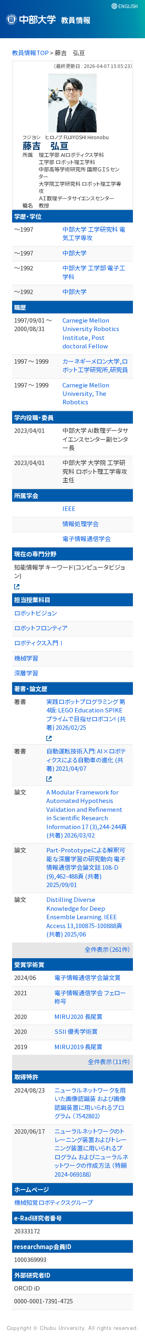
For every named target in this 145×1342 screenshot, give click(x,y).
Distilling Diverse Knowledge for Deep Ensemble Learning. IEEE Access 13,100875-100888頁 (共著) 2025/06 (84, 916)
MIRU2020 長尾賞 (78, 1016)
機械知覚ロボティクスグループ (53, 1202)
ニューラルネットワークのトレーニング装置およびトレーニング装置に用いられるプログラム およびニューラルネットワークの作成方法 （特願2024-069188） (91, 1152)
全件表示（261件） (108, 949)
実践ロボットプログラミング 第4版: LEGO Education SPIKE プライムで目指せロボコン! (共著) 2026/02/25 (86, 714)
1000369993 (30, 1259)
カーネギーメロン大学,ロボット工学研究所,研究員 (95, 365)
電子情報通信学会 (86, 538)
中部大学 (74, 253)
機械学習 (26, 658)
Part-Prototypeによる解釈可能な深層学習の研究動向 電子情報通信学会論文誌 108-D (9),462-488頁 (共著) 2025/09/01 (86, 867)
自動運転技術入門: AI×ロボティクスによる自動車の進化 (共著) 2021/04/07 (86, 759)
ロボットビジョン (35, 613)
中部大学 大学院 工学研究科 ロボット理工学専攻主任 (94, 471)
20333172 (27, 1231)
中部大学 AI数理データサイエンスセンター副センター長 (95, 439)
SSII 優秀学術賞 (76, 1031)
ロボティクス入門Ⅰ (39, 642)
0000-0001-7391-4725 (43, 1301)
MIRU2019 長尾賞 (78, 1046)
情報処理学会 (80, 523)
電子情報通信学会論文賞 (87, 977)
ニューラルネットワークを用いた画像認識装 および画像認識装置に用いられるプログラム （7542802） (90, 1103)
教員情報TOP (30, 52)
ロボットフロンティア (41, 628)
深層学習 (26, 673)
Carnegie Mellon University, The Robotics (85, 393)
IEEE (68, 508)
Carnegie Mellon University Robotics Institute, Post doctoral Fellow (90, 333)
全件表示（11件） (109, 1061)
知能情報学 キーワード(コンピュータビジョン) (69, 571)
